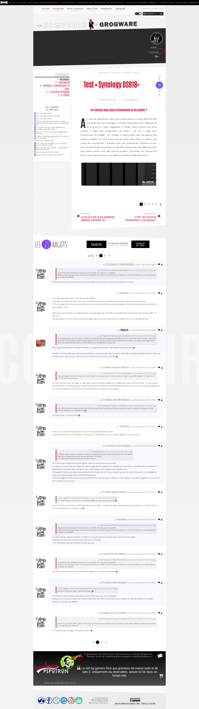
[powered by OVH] (41, 700)
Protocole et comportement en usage (56, 87)
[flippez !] (63, 700)
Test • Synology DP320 (44, 119)
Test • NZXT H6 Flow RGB (44, 141)
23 (159, 85)
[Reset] (161, 14)
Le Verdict (65, 94)
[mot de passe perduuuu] (156, 58)
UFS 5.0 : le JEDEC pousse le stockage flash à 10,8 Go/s (52, 133)
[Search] (144, 14)
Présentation (64, 82)
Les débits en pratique (60, 91)
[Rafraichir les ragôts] (92, 256)
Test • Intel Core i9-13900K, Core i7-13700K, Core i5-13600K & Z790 (51, 144)
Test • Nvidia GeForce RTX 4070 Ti (48, 152)
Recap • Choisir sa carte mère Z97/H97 (49, 155)
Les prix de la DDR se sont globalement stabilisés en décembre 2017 (98, 218)
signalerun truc (140, 244)
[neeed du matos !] (78, 700)
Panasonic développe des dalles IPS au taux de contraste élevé (52, 137)
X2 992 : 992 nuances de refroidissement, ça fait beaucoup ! (140, 218)
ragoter (96, 244)
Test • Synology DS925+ (44, 113)
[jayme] (48, 700)
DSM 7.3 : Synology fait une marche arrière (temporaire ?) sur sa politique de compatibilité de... (52, 123)
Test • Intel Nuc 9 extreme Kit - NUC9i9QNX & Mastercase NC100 (52, 148)
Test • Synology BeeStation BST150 (48, 116)
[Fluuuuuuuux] (71, 700)
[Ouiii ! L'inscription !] (156, 38)
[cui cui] (56, 700)
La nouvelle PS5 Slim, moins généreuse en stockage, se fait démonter (50, 128)
